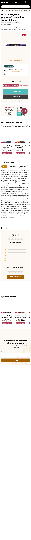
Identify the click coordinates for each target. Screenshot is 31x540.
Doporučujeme (7, 126)
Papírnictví (7, 10)
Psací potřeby (24, 10)
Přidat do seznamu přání (17, 60)
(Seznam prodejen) (16, 71)
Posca (19, 22)
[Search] (27, 7)
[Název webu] (4, 2)
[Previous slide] (5, 45)
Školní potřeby (15, 10)
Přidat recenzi (15, 276)
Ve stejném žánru (20, 126)
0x (12, 22)
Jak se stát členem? (24, 85)
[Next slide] (26, 45)
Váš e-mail (4, 351)
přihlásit (15, 360)
